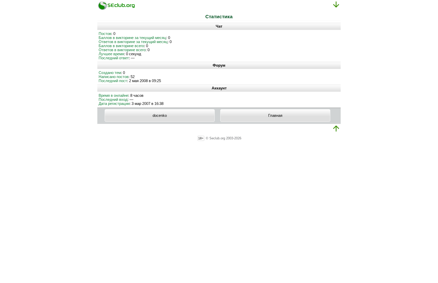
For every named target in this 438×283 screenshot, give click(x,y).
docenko (160, 116)
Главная (275, 116)
